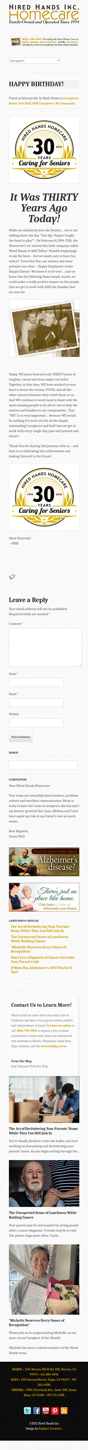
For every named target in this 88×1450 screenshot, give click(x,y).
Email (14, 694)
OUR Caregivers (43, 103)
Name (14, 674)
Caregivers (70, 98)
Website (14, 714)
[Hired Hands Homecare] (44, 23)
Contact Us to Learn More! (41, 1005)
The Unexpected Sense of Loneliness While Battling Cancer (39, 939)
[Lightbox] (72, 1120)
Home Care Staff (20, 103)
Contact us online (59, 1025)
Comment (16, 623)
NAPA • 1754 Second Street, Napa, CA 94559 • (41, 1379)
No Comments (65, 103)
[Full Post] (77, 1120)
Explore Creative (50, 1428)
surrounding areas (54, 1046)
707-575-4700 (55, 1395)
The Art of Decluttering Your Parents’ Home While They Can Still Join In (40, 929)
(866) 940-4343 (26, 1030)
